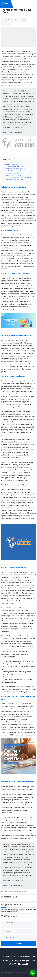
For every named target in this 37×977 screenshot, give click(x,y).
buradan (9, 132)
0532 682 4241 (18, 964)
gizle (9, 159)
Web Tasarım (10, 974)
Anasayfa (4, 14)
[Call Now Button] (32, 973)
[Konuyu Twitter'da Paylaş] (6, 24)
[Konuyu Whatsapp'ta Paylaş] (8, 24)
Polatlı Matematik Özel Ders (18, 891)
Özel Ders (17, 51)
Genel (10, 14)
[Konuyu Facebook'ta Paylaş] (3, 24)
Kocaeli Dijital (19, 974)
